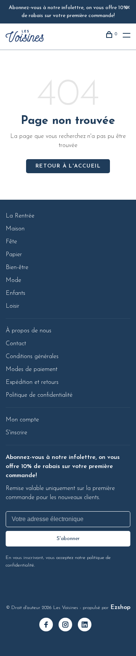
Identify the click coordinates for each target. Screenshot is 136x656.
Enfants (15, 293)
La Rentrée (20, 216)
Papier (14, 255)
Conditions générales (32, 357)
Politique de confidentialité (39, 395)
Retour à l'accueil (68, 166)
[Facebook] (49, 626)
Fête (11, 242)
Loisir (12, 306)
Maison (15, 229)
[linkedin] (87, 626)
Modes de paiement (31, 369)
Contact (16, 344)
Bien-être (17, 268)
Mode (13, 280)
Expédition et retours (32, 382)
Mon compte (22, 420)
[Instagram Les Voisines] (68, 626)
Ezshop (120, 607)
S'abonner (68, 539)
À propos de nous (28, 331)
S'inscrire (16, 433)
